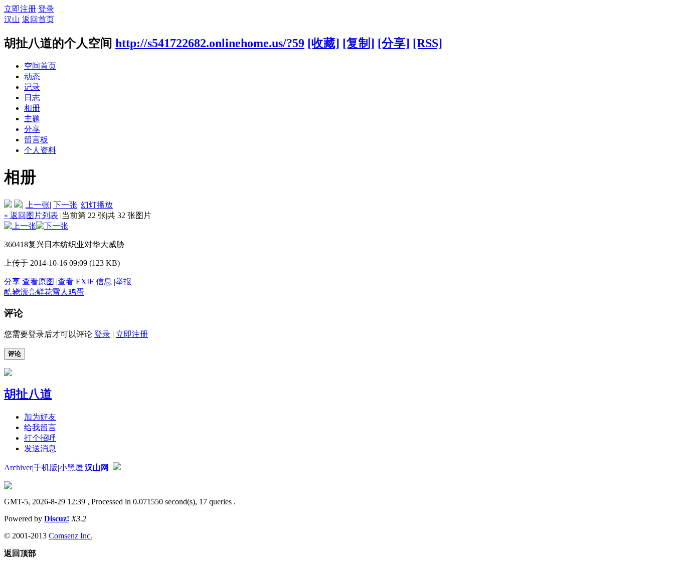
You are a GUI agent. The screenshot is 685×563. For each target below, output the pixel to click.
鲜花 (44, 292)
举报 (123, 281)
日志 (32, 97)
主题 (32, 118)
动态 (32, 76)
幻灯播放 (97, 205)
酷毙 (12, 292)
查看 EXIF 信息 (85, 281)
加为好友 (40, 417)
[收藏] (323, 43)
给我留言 (40, 427)
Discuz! (56, 518)
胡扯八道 (28, 394)
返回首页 (38, 19)
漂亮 (28, 292)
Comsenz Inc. (70, 535)
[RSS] (427, 43)
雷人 (60, 292)
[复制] (358, 43)
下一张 (65, 205)
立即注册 (20, 9)
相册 (32, 108)
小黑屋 (71, 467)
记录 (32, 87)
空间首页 (40, 66)
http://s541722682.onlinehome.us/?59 (209, 43)
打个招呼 (40, 438)
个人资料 (40, 150)
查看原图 (38, 281)
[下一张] (52, 226)
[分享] (394, 43)
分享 (32, 129)
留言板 (36, 139)
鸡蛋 (76, 292)
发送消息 (40, 448)
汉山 (12, 19)
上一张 (38, 205)
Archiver (18, 467)
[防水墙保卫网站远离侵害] (117, 467)
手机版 (46, 467)
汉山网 (97, 467)
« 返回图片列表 (31, 215)
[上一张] (20, 226)
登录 (46, 9)
